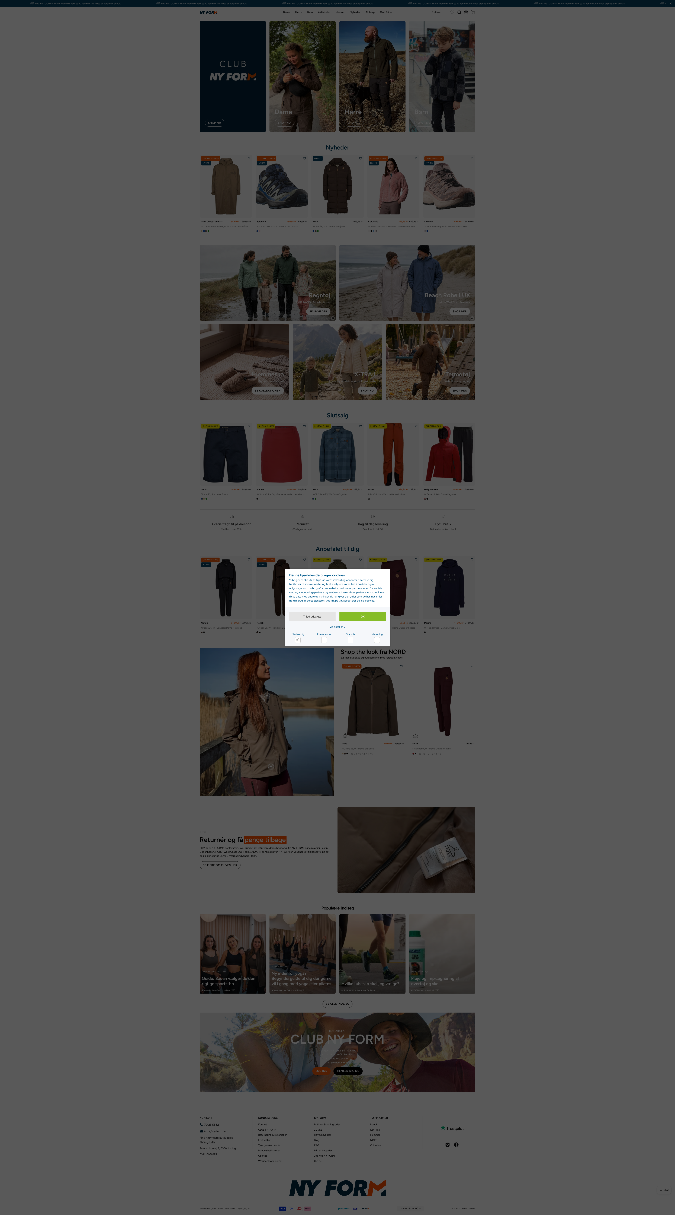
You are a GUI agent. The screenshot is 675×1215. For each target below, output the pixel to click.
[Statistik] (350, 640)
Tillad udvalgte (312, 616)
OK (363, 616)
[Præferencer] (324, 640)
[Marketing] (377, 640)
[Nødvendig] (298, 640)
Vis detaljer (336, 626)
